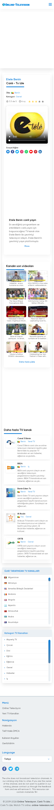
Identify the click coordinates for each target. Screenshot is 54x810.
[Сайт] (8, 151)
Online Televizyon (11, 708)
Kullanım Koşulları (10, 738)
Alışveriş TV (11, 640)
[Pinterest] (35, 151)
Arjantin (12, 605)
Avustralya (13, 622)
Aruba (11, 617)
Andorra (12, 594)
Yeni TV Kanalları (10, 714)
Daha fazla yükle (27, 362)
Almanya (12, 583)
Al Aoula (21, 514)
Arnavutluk (13, 611)
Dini (8, 651)
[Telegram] (17, 769)
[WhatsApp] (26, 151)
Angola (11, 600)
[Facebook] (12, 151)
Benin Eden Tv (24, 489)
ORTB (20, 539)
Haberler (10, 673)
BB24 (20, 464)
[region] (27, 601)
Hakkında (7, 726)
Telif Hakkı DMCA (10, 731)
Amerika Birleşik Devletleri (20, 589)
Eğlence (10, 662)
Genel (9, 668)
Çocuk (9, 645)
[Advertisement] (27, 39)
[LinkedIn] (40, 151)
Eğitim (9, 656)
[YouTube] (31, 151)
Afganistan (13, 577)
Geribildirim (8, 743)
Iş (7, 679)
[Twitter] (17, 151)
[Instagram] (21, 151)
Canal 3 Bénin (24, 439)
